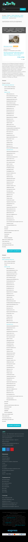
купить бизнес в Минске (20, 525)
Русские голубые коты (11, 173)
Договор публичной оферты (8, 470)
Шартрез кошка (10, 216)
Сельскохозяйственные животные (11, 230)
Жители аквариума (8, 237)
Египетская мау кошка (11, 126)
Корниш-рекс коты (10, 135)
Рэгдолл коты (9, 174)
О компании (4, 465)
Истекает (17, 30)
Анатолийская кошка (11, 102)
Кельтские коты (10, 131)
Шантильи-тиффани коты (12, 214)
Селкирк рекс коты (11, 180)
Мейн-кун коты (10, 146)
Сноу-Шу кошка (10, 191)
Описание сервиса (6, 458)
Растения (4, 246)
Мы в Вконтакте (5, 481)
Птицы (5, 90)
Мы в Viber (4, 488)
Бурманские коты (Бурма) (12, 117)
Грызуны (6, 228)
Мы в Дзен (4, 490)
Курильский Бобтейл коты (12, 137)
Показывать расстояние (15, 50)
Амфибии (6, 236)
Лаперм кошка (10, 142)
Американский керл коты (12, 99)
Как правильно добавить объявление (10, 461)
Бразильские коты (10, 110)
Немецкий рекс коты (11, 153)
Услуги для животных (6, 243)
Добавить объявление (14, 250)
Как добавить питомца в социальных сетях (11, 468)
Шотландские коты (11, 219)
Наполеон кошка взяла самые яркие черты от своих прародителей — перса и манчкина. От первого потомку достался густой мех (14, 54)
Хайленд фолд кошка (11, 210)
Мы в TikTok (4, 491)
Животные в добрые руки (7, 239)
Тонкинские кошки (10, 200)
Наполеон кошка (8, 46)
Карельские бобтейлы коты (12, 129)
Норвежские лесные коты (12, 156)
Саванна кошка (10, 176)
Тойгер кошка (9, 198)
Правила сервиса (6, 459)
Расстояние (14, 31)
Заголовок (5, 28)
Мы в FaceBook (5, 484)
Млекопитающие (7, 232)
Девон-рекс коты (10, 124)
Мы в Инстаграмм (6, 479)
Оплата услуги (5, 456)
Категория (11, 28)
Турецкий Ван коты (10, 203)
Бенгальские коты (10, 111)
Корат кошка (9, 140)
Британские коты (10, 115)
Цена (5, 30)
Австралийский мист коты (12, 95)
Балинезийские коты (11, 106)
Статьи (3, 463)
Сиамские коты (10, 183)
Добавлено (10, 30)
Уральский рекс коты (11, 209)
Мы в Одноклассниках (6, 483)
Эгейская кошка (10, 223)
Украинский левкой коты (12, 207)
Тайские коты (9, 196)
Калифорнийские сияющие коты (13, 128)
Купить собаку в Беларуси (9, 86)
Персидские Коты (10, 165)
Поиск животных (5, 241)
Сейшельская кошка (11, 178)
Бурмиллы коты (10, 119)
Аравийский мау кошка (11, 101)
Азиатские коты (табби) (11, 97)
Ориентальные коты (11, 160)
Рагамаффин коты (10, 171)
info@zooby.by (8, 522)
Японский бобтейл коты (11, 225)
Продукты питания (6, 83)
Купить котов (7, 92)
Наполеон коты (7, 49)
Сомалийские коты (10, 192)
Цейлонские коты (10, 212)
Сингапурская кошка (11, 189)
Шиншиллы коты (10, 218)
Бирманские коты (10, 108)
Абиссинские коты (10, 93)
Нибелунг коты (10, 155)
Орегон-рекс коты (10, 158)
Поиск (22, 9)
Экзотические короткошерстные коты (15, 221)
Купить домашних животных (8, 84)
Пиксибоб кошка (10, 169)
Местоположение (20, 28)
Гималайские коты (10, 120)
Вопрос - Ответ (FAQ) (6, 473)
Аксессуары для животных (8, 244)
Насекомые (6, 234)
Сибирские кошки (10, 187)
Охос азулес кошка (11, 162)
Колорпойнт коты (10, 138)
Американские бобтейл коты (13, 104)
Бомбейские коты (10, 113)
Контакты (4, 466)
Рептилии (6, 227)
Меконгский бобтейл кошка (12, 147)
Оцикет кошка (9, 164)
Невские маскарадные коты (12, 151)
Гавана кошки (9, 122)
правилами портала (11, 517)
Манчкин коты (10, 144)
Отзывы (20, 31)
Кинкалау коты (10, 133)
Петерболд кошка (10, 167)
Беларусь (6, 50)
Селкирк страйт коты (11, 185)
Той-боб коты (9, 205)
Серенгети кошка (10, 182)
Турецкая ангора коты (11, 201)
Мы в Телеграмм (5, 486)
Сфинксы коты (10, 194)
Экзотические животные (9, 88)
